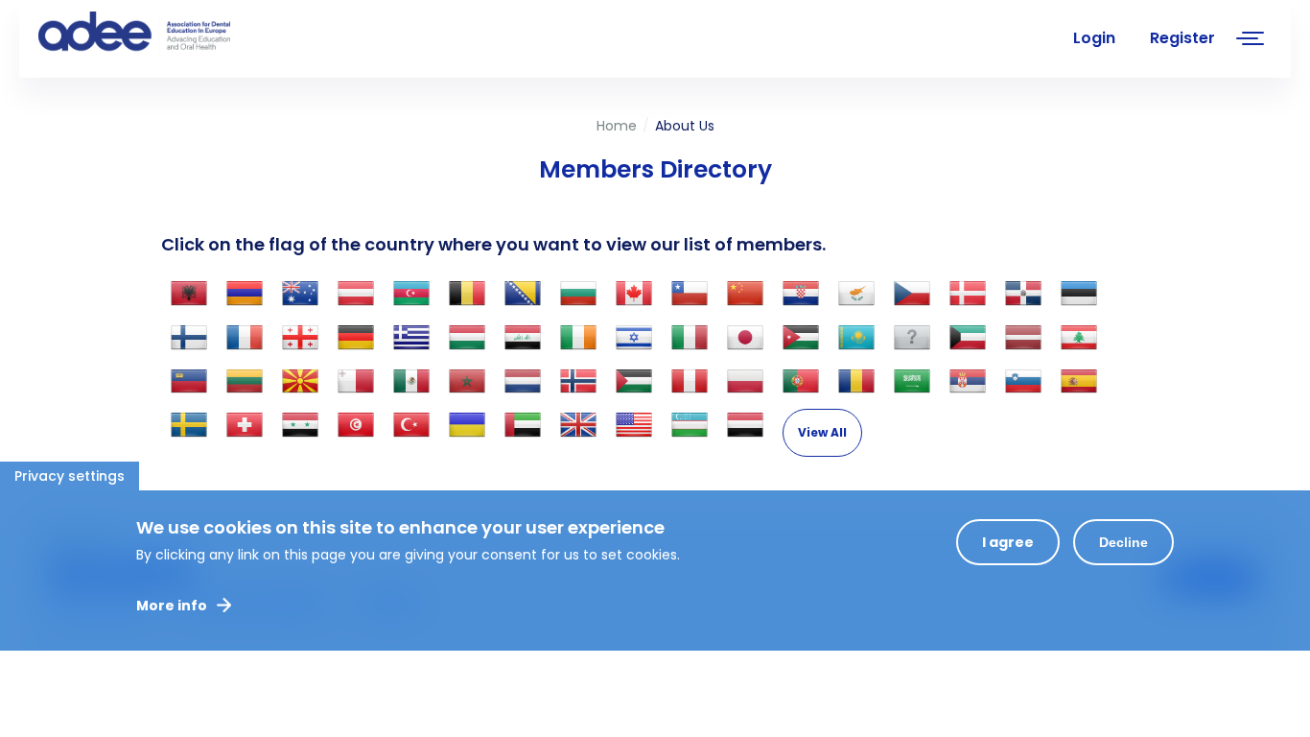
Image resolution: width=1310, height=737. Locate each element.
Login (1094, 38)
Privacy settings (69, 476)
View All (822, 432)
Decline (1123, 542)
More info (171, 605)
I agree (1008, 542)
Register (1182, 38)
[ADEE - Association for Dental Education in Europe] (182, 33)
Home (617, 125)
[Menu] (1250, 41)
